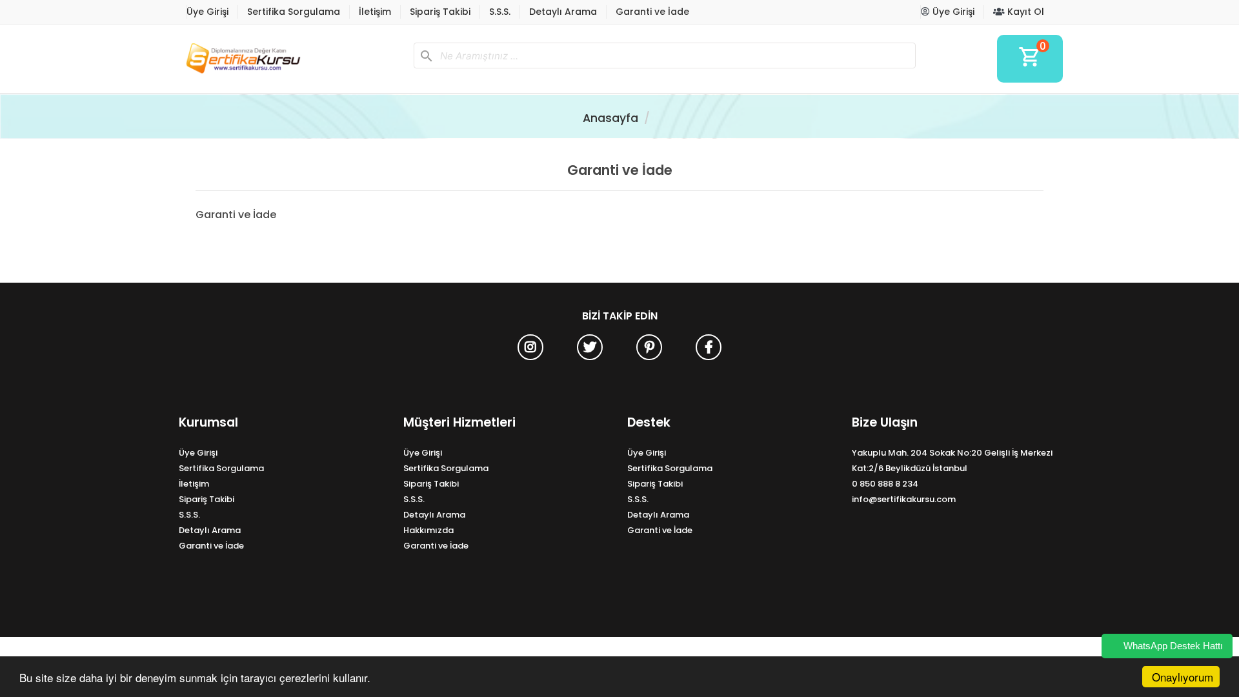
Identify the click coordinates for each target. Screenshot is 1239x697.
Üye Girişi (207, 11)
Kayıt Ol (1024, 11)
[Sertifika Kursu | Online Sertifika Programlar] (291, 59)
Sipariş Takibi (440, 11)
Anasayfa (610, 118)
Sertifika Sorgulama (293, 11)
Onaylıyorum (1182, 677)
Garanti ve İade (652, 11)
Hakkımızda (428, 530)
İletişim (375, 11)
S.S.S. (499, 11)
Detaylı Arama (563, 11)
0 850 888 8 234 (885, 484)
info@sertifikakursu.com (904, 499)
